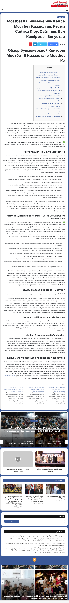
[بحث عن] (2, 9)
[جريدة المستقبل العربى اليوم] (59, 4)
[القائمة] (67, 9)
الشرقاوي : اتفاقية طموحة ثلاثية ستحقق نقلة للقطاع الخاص (48, 552)
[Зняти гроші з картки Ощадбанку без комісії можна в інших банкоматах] (12, 395)
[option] (34, 429)
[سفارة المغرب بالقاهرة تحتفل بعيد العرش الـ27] (55, 489)
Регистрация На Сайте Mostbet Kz (49, 72)
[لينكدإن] (35, 44)
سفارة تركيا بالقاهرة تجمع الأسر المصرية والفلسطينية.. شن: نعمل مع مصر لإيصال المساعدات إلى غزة (37, 536)
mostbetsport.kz (10, 376)
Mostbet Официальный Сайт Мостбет (48, 88)
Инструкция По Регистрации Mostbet (48, 117)
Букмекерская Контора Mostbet (50, 96)
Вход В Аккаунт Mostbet (52, 114)
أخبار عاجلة (61, 17)
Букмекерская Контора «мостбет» (49, 80)
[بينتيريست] (30, 44)
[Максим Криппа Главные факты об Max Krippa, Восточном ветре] (54, 395)
